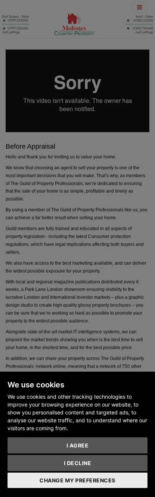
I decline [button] (77, 463)
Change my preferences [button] (77, 480)
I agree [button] (78, 445)
